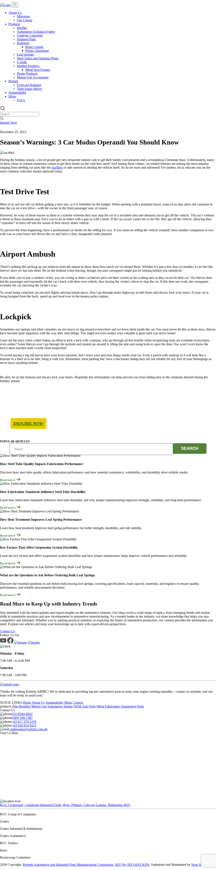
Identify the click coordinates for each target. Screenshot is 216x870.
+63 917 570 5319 (24, 721)
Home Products (27, 73)
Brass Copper (34, 47)
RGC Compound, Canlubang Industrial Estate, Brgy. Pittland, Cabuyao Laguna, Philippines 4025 (65, 805)
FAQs (21, 100)
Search (189, 448)
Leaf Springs (25, 54)
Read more (8, 480)
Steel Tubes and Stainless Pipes (37, 58)
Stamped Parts (26, 39)
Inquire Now (8, 122)
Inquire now (28, 423)
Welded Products (28, 66)
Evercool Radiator (29, 85)
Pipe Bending (21, 706)
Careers (78, 702)
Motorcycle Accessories (33, 77)
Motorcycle (38, 706)
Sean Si (196, 864)
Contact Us (7, 631)
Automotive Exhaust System (36, 31)
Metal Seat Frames (37, 70)
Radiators (23, 43)
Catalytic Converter (30, 35)
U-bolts (22, 62)
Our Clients (24, 20)
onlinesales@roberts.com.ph (28, 729)
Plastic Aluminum (37, 50)
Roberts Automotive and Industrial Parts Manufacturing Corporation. (68, 864)
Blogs (12, 96)
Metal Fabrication (108, 706)
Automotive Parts (132, 706)
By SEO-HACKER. (136, 864)
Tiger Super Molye (29, 89)
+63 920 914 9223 (24, 725)
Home (27, 702)
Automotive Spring (60, 706)
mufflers (57, 167)
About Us (15, 12)
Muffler (22, 28)
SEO (118, 864)
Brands (13, 81)
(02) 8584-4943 (22, 714)
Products (14, 24)
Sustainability (17, 92)
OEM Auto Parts (84, 706)
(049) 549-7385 (22, 718)
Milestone (23, 16)
